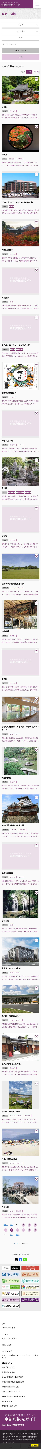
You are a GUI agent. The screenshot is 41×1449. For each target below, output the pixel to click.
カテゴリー (20, 31)
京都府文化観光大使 (9, 1406)
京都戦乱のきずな (8, 1372)
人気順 (29, 72)
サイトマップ (7, 1351)
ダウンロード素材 (8, 1328)
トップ (15, 1243)
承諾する (34, 1445)
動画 (3, 1324)
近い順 (36, 72)
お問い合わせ (7, 1345)
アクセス (5, 1334)
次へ (11, 1235)
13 (35, 1230)
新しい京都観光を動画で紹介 (12, 1377)
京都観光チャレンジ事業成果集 (13, 1396)
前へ (11, 1225)
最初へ (6, 1225)
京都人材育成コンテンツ (11, 1391)
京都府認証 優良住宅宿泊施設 (13, 1382)
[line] (25, 1259)
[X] (16, 1259)
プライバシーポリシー (10, 1338)
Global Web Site (7, 1401)
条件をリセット (20, 50)
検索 (20, 57)
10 (17, 1230)
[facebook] (20, 1259)
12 (29, 1230)
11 (23, 1230)
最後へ (17, 1235)
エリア (20, 25)
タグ (20, 38)
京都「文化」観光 (8, 1367)
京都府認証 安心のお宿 (10, 1387)
